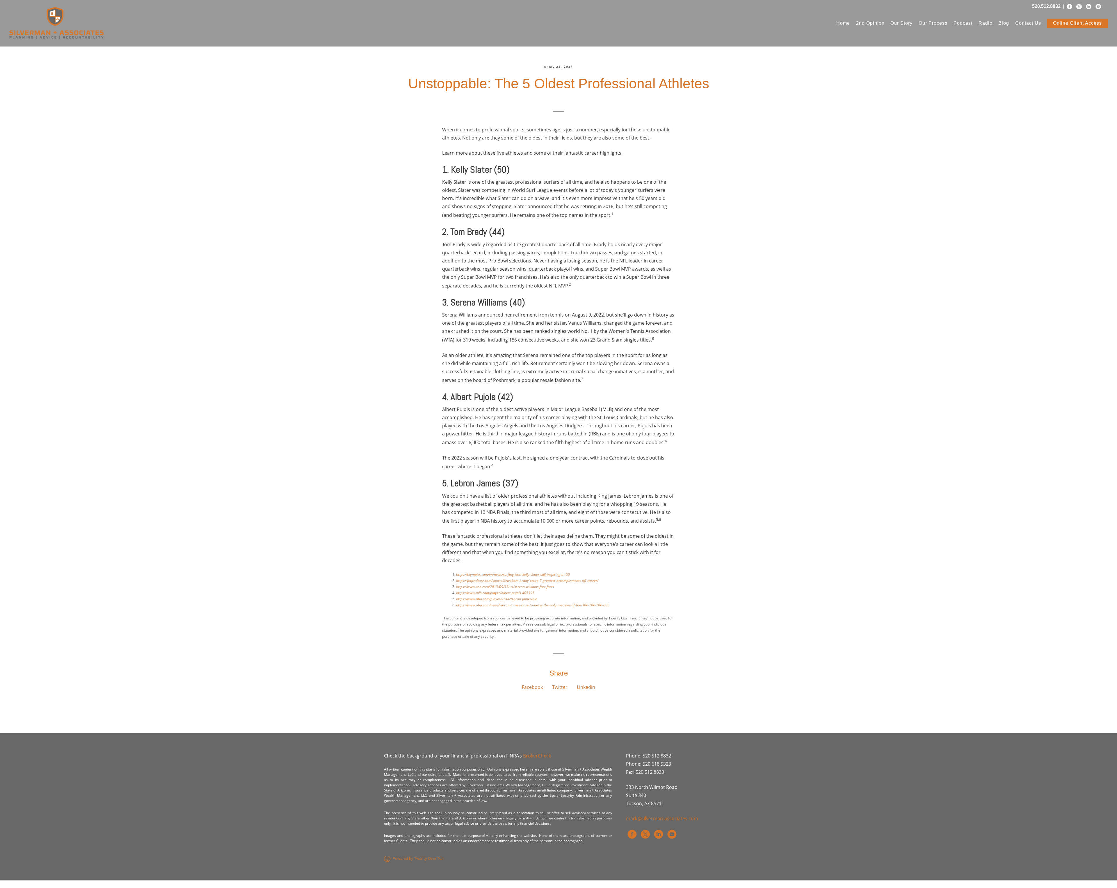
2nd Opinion (870, 23)
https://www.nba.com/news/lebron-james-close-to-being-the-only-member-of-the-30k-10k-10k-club (532, 605)
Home (843, 23)
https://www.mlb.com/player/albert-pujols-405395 (495, 592)
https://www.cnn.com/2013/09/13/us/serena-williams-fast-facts (505, 586)
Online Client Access (1077, 23)
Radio (986, 23)
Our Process (933, 23)
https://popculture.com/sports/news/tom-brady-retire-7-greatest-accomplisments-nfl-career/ (527, 580)
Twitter (560, 687)
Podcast (963, 23)
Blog (1003, 23)
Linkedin (586, 687)
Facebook (532, 687)
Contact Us (1028, 23)
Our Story (901, 23)
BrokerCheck (537, 756)
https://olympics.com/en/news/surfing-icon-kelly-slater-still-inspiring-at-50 (513, 574)
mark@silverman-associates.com (662, 818)
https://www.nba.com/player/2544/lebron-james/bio (496, 598)
